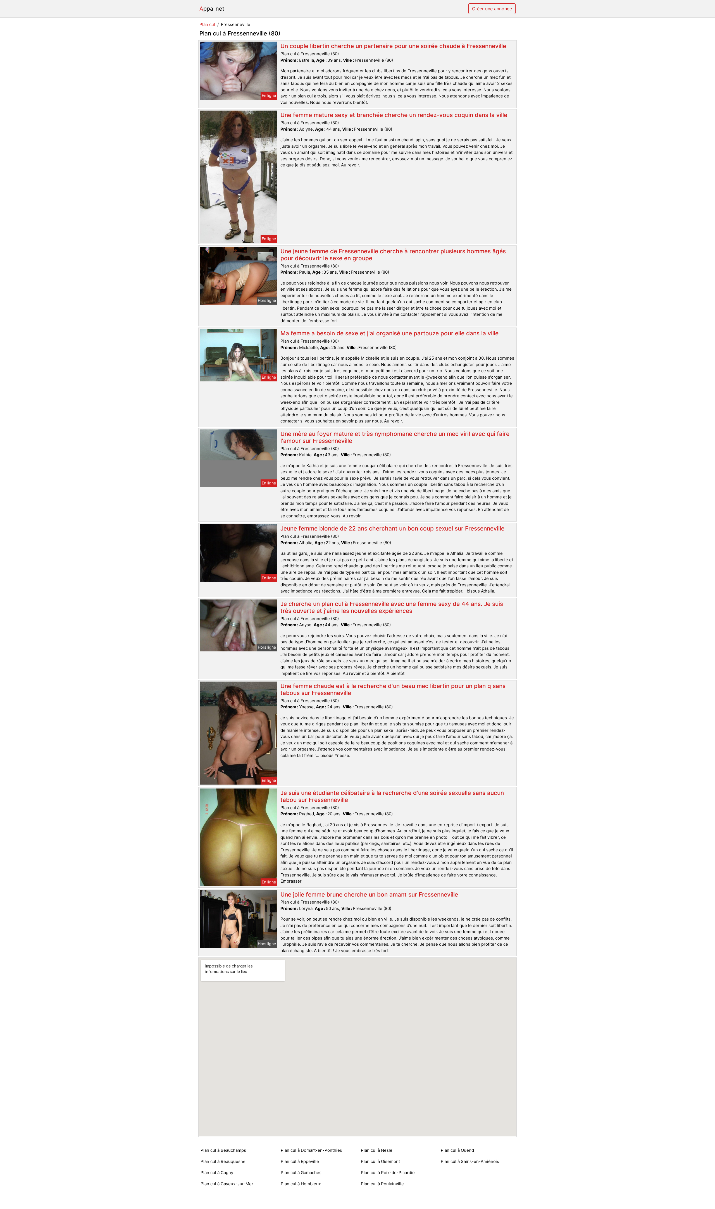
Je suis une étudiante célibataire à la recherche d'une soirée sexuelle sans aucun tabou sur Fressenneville (392, 796)
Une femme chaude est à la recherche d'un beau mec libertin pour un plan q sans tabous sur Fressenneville (393, 689)
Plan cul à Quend (457, 1150)
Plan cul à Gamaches (301, 1172)
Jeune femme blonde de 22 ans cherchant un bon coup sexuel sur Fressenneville (392, 528)
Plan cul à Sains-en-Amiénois (470, 1161)
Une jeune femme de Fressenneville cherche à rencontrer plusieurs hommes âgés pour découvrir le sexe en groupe (393, 255)
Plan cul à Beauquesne (223, 1161)
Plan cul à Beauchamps (223, 1150)
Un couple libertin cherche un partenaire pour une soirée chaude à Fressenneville (393, 45)
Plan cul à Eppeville (300, 1161)
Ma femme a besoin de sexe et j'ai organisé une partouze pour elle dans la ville (389, 333)
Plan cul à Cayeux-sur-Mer (227, 1183)
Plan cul (207, 24)
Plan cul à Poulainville (382, 1183)
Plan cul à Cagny (217, 1172)
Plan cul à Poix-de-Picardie (388, 1172)
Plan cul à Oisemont (380, 1161)
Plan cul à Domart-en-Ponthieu (311, 1150)
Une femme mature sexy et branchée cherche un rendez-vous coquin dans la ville (393, 114)
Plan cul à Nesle (376, 1150)
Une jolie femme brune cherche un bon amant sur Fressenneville (369, 894)
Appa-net (211, 8)
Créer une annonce (492, 8)
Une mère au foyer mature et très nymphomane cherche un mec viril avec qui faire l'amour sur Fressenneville (394, 437)
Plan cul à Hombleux (301, 1183)
